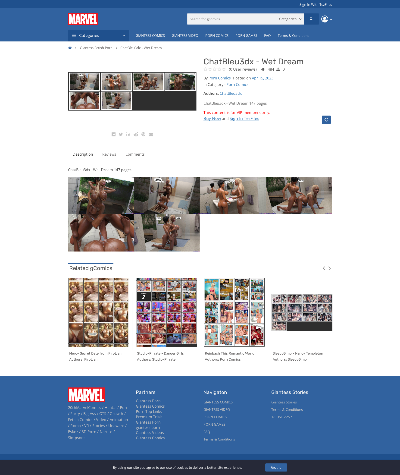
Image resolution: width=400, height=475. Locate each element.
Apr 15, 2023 (262, 78)
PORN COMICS (216, 35)
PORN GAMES (246, 35)
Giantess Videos (150, 432)
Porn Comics (220, 78)
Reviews (109, 154)
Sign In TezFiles (244, 118)
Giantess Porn (148, 400)
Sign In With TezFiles (316, 4)
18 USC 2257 (281, 417)
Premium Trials (149, 416)
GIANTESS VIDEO (185, 35)
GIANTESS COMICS (150, 35)
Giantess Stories (284, 402)
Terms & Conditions (293, 35)
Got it (276, 467)
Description (83, 154)
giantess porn (148, 427)
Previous (324, 267)
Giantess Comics (150, 406)
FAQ (267, 35)
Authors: (211, 93)
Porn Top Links (149, 411)
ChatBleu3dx (231, 93)
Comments (135, 154)
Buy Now (212, 118)
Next (329, 267)
